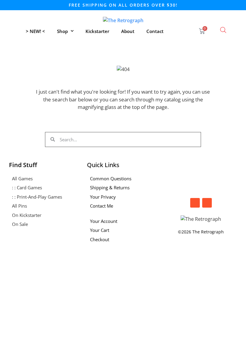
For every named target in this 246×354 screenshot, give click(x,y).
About (127, 31)
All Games (22, 179)
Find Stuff (23, 165)
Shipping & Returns (110, 187)
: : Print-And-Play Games (37, 197)
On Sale (20, 224)
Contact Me (101, 206)
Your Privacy (103, 197)
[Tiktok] (207, 203)
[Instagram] (195, 203)
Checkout (99, 239)
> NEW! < (35, 31)
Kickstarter (97, 31)
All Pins (19, 206)
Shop (62, 31)
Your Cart (99, 230)
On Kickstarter (26, 215)
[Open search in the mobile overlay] (223, 30)
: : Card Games (27, 187)
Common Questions (110, 179)
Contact (155, 31)
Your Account (103, 221)
